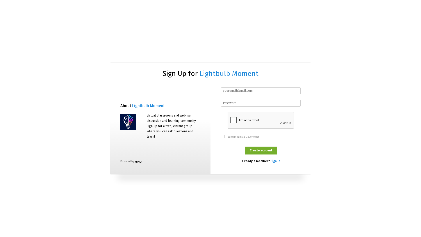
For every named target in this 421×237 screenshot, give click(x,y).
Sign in (275, 161)
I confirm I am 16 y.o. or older (243, 136)
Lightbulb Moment (229, 73)
